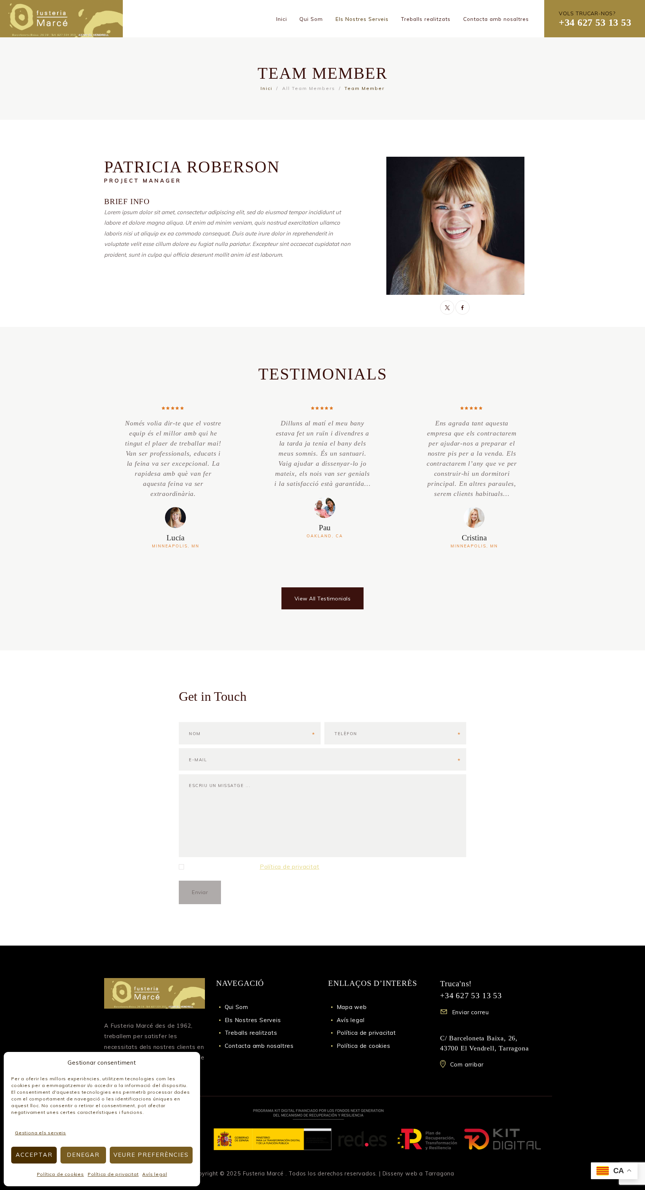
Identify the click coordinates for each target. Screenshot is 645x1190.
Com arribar (467, 1064)
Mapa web (352, 1007)
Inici (266, 88)
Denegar (83, 1154)
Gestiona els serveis (40, 1133)
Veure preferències (151, 1154)
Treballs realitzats (251, 1032)
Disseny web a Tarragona (418, 1173)
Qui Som (237, 1007)
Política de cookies (60, 1174)
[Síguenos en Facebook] (462, 307)
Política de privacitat (113, 1174)
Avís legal (154, 1174)
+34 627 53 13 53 (595, 22)
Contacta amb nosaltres (259, 1045)
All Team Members (308, 88)
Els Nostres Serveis (253, 1020)
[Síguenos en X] (447, 307)
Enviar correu (470, 1012)
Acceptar (34, 1154)
